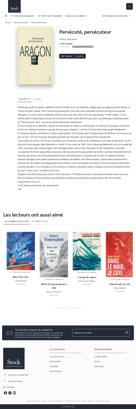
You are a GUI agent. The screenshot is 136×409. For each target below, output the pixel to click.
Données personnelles (72, 401)
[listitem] (5, 393)
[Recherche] (129, 6)
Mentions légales (87, 401)
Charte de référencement (55, 401)
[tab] (6, 16)
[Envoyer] (126, 333)
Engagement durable (33, 401)
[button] (83, 47)
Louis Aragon (65, 43)
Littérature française (21, 22)
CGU (43, 401)
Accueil (7, 22)
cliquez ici (56, 337)
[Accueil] (14, 6)
